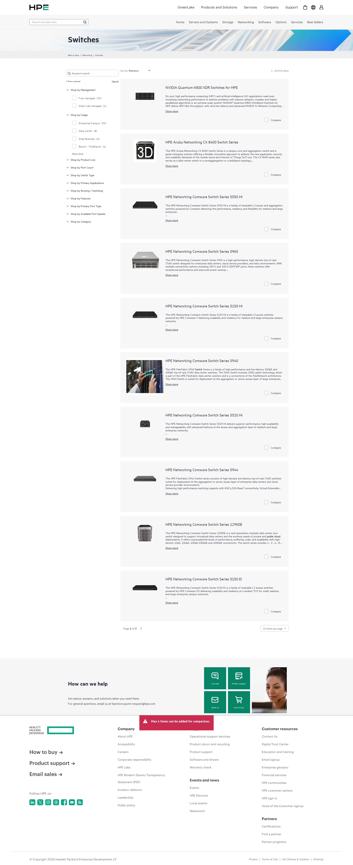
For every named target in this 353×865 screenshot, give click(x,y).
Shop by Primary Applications (87, 183)
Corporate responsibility (134, 759)
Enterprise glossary (275, 767)
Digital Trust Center (275, 744)
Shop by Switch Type (82, 175)
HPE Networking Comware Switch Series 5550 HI (204, 196)
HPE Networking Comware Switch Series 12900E (203, 524)
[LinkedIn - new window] (32, 802)
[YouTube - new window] (72, 802)
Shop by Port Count (82, 167)
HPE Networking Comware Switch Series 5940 (201, 360)
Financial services (274, 775)
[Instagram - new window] (48, 802)
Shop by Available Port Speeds (88, 213)
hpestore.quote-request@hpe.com (133, 703)
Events (194, 788)
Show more (77, 153)
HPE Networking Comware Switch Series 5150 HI (204, 306)
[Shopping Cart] (305, 7)
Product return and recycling (210, 744)
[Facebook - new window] (64, 802)
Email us (215, 707)
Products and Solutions (219, 7)
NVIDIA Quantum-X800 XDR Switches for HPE (201, 87)
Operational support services (210, 736)
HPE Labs (124, 767)
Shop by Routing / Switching (87, 190)
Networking (87, 55)
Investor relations (130, 790)
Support (291, 7)
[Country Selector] (313, 7)
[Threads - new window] (56, 802)
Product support (239, 683)
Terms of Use (270, 859)
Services (250, 7)
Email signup (271, 759)
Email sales (43, 774)
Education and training (278, 752)
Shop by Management (83, 89)
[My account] (321, 7)
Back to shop (73, 55)
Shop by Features (80, 198)
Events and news (204, 780)
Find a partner (271, 834)
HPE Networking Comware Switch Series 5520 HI (204, 415)
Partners (269, 818)
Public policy (126, 805)
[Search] (85, 22)
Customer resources (280, 728)
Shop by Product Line (83, 159)
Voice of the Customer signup (282, 806)
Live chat (215, 683)
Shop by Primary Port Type (86, 206)
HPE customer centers (277, 790)
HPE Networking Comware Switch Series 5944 (201, 469)
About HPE (125, 736)
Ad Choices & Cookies (295, 859)
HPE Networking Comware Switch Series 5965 (201, 251)
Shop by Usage (79, 114)
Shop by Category (81, 221)
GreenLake (186, 7)
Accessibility (126, 744)
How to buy (239, 707)
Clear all (115, 81)
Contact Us (269, 736)
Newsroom (197, 811)
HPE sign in (269, 798)
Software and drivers (204, 759)
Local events (198, 803)
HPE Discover (199, 795)
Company (271, 7)
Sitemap (318, 859)
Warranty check (200, 767)
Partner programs (274, 842)
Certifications (271, 826)
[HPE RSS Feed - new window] (80, 802)
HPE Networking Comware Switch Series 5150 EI (203, 579)
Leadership (125, 797)
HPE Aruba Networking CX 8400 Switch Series (201, 142)
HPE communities (274, 783)
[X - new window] (40, 802)
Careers (123, 752)
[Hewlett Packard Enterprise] (39, 7)
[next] (141, 629)
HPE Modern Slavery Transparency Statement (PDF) (141, 778)
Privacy (253, 859)
